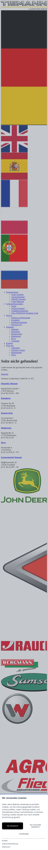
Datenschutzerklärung (10, 844)
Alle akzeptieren (12, 826)
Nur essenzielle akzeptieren (35, 826)
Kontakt (4, 841)
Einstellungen (24, 834)
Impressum (6, 847)
